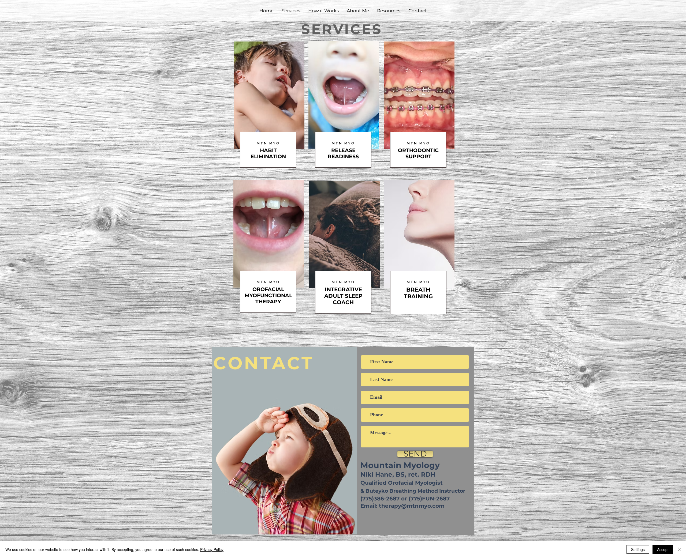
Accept (663, 549)
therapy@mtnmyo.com (412, 506)
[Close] (679, 549)
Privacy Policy (211, 549)
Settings (638, 549)
